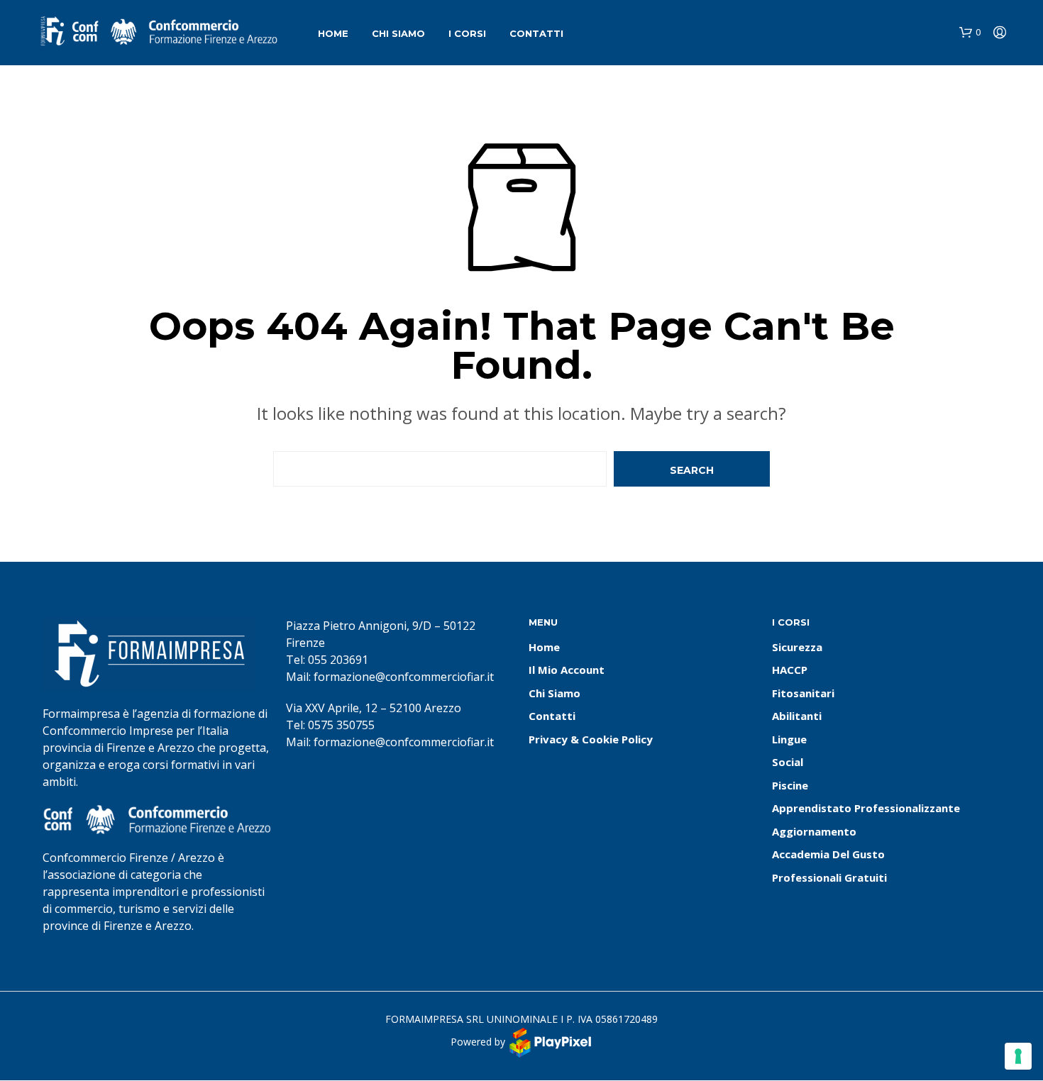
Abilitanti (797, 716)
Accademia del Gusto (828, 854)
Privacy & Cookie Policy (591, 739)
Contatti (536, 33)
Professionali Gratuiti (829, 877)
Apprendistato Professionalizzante (866, 808)
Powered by (479, 1041)
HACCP (789, 670)
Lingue (789, 739)
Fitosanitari (803, 693)
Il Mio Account (567, 670)
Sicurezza (797, 647)
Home (333, 33)
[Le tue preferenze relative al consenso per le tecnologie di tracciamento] (1018, 1056)
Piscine (790, 785)
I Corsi (467, 33)
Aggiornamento (814, 831)
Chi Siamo (398, 33)
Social (787, 762)
